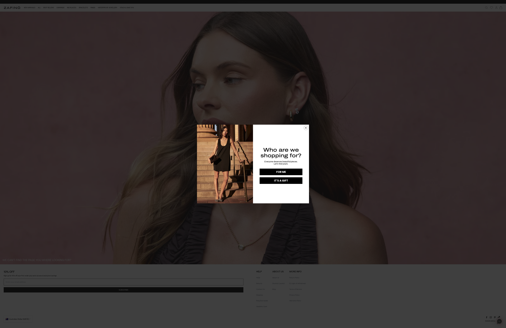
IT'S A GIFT (281, 180)
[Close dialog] (306, 128)
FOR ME (281, 172)
